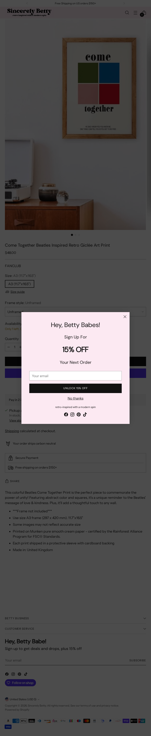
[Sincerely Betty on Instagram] (72, 415)
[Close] (125, 317)
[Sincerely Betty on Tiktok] (85, 415)
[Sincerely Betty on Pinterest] (78, 415)
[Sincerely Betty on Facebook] (66, 415)
